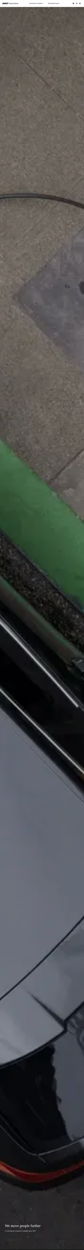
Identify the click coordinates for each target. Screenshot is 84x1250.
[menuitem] (37, 3)
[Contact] (76, 3)
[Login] (80, 3)
